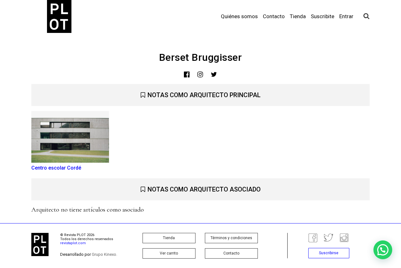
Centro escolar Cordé (56, 168)
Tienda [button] (169, 238)
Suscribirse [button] (328, 253)
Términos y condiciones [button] (231, 238)
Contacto (274, 16)
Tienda (298, 16)
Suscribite (322, 16)
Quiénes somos (239, 16)
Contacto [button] (231, 253)
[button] (382, 249)
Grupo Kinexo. (104, 254)
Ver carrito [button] (169, 253)
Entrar (346, 16)
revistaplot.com (73, 243)
